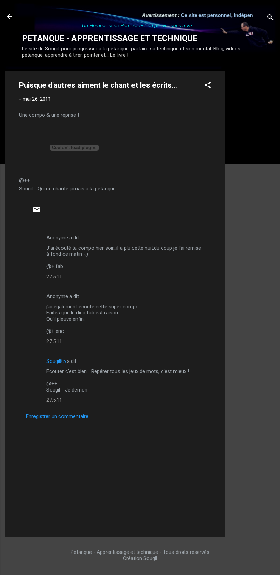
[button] (208, 86)
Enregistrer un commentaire (57, 416)
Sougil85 (56, 361)
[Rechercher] (270, 18)
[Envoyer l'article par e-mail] (37, 212)
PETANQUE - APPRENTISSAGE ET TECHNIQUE (109, 38)
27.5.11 (54, 277)
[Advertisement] (253, 173)
